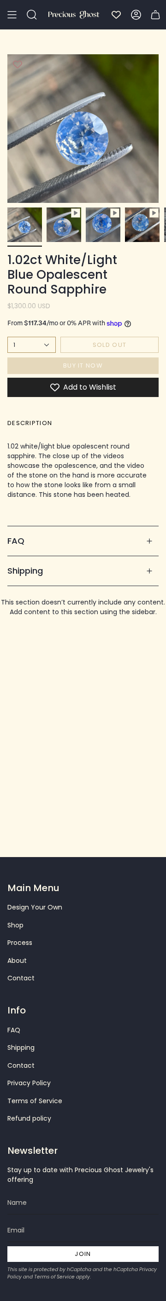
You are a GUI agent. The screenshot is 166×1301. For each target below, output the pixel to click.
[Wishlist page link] (116, 14)
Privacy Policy (29, 1083)
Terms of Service (34, 1100)
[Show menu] (12, 14)
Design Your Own (34, 907)
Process (19, 942)
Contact (21, 978)
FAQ (15, 541)
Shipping (25, 570)
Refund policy (29, 1118)
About (17, 960)
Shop (15, 925)
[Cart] (155, 14)
